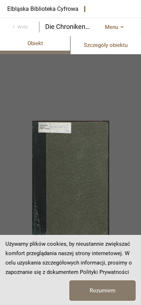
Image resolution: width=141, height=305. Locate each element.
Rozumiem (102, 290)
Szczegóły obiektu (106, 45)
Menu (111, 27)
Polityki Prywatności (104, 272)
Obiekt (35, 43)
